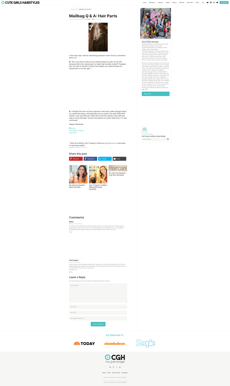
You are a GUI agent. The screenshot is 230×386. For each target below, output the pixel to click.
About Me (190, 2)
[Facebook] (214, 2)
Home (144, 2)
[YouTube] (207, 2)
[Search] (203, 2)
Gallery (174, 2)
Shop (197, 2)
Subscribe (224, 2)
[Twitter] (217, 2)
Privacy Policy (116, 372)
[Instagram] (211, 2)
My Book (181, 2)
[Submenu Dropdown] (155, 2)
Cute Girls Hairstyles (20, 2)
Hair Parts (71, 19)
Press (109, 372)
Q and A (76, 9)
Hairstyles (152, 2)
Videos (168, 2)
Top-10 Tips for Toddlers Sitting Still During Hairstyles (98, 187)
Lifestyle (160, 2)
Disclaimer (125, 372)
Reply (70, 232)
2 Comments (98, 19)
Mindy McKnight (82, 19)
